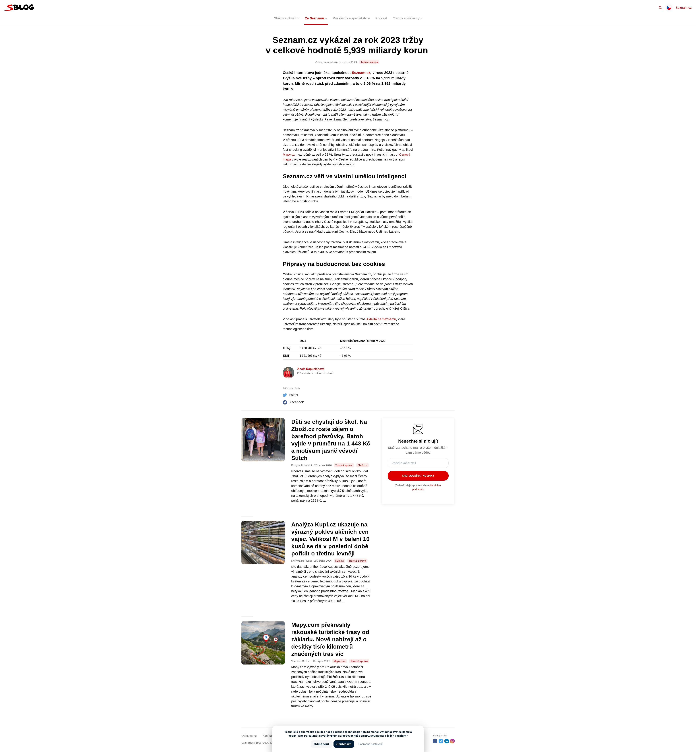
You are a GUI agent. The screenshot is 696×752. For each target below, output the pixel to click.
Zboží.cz (362, 465)
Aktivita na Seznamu (381, 319)
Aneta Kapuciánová (310, 368)
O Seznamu (249, 735)
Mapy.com (339, 661)
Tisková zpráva (369, 62)
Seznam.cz (684, 7)
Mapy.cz (289, 154)
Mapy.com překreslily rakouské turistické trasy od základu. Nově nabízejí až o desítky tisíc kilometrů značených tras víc (330, 639)
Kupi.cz (339, 560)
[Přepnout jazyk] (669, 7)
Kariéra (267, 735)
